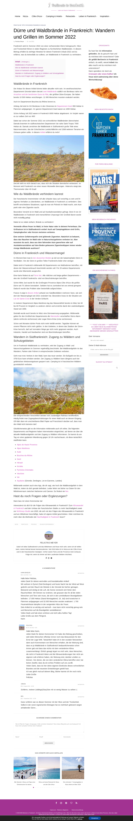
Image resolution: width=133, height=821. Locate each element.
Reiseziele (70, 16)
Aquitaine (20, 481)
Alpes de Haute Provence (27, 445)
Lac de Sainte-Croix (21, 299)
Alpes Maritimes (23, 448)
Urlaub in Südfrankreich (47, 524)
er (67, 491)
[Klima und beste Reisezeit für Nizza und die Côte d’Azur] (49, 768)
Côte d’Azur (37, 16)
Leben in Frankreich (87, 16)
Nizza (25, 16)
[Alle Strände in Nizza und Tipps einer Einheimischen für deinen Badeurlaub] (25, 768)
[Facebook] (56, 803)
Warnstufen (55, 316)
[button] (16, 772)
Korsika (20, 466)
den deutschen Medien (42, 258)
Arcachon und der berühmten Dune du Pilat (31, 94)
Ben (22, 696)
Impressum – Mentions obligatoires (59, 810)
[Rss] (76, 803)
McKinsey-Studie (23, 511)
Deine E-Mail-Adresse (97, 345)
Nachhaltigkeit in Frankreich (48, 517)
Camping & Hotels (54, 16)
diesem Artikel (33, 293)
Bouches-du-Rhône (24, 455)
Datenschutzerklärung (77, 810)
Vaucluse (20, 474)
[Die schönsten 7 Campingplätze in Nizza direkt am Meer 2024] (73, 768)
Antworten (81, 573)
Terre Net (38, 275)
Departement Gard (64, 106)
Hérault (20, 463)
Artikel (42, 132)
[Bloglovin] (71, 803)
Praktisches (24, 524)
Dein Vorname (94, 336)
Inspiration (104, 16)
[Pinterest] (66, 803)
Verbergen (25, 62)
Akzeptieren (94, 818)
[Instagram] (61, 803)
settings (80, 819)
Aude (19, 452)
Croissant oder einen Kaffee (101, 74)
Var (18, 477)
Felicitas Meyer (19, 41)
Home (17, 16)
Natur (16, 524)
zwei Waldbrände (50, 92)
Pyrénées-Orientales (25, 470)
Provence (34, 524)
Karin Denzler (25, 572)
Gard (19, 459)
